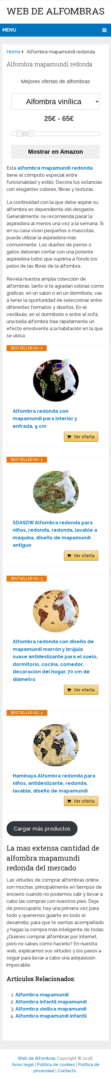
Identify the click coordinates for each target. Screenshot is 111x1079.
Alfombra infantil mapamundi (51, 1002)
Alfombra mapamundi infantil (51, 1016)
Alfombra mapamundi (42, 995)
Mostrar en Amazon (55, 151)
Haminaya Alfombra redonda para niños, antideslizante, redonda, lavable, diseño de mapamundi (54, 783)
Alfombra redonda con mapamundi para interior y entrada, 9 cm (45, 418)
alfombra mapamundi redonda (55, 168)
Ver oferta (84, 436)
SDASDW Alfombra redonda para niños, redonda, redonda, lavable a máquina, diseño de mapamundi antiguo (55, 534)
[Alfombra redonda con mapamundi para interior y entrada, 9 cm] (55, 379)
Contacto (66, 1070)
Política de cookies (56, 1064)
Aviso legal (23, 1064)
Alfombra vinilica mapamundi (50, 1009)
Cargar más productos (42, 829)
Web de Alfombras (55, 10)
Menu (9, 30)
